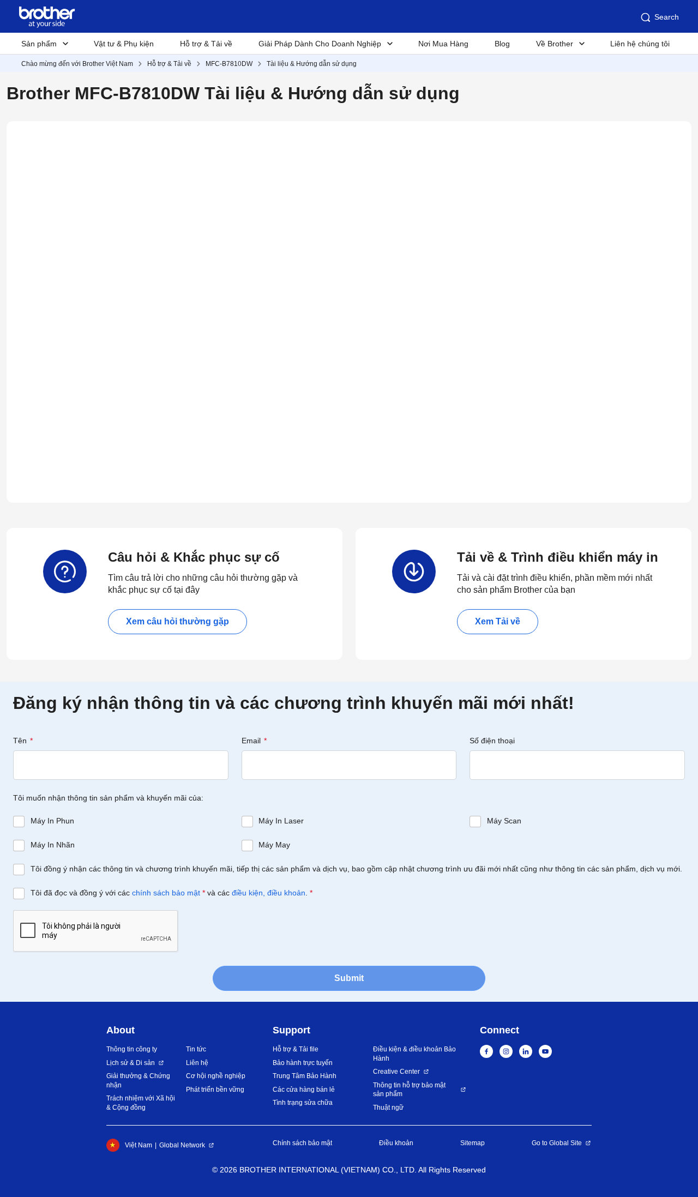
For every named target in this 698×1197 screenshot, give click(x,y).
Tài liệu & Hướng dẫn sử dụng (312, 64)
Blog (502, 43)
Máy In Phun (52, 820)
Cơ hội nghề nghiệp (215, 1076)
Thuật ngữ (388, 1107)
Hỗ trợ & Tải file (295, 1049)
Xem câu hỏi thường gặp (177, 621)
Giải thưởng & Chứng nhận (138, 1080)
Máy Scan (504, 820)
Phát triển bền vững (215, 1089)
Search (666, 17)
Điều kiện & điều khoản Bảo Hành (414, 1053)
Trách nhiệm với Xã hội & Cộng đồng (140, 1102)
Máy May (274, 844)
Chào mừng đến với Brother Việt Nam (77, 64)
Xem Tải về (497, 621)
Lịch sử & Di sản (130, 1063)
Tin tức (196, 1049)
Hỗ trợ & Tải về (206, 43)
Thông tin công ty (131, 1049)
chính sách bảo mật (166, 892)
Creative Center (396, 1071)
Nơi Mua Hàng (443, 43)
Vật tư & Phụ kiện (124, 43)
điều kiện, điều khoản (268, 892)
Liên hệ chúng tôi (640, 43)
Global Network (182, 1145)
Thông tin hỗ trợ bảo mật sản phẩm (409, 1089)
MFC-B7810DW (229, 64)
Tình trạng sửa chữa (303, 1102)
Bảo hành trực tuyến (303, 1063)
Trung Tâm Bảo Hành (304, 1076)
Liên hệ (197, 1063)
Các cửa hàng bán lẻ (304, 1089)
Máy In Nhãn (53, 844)
